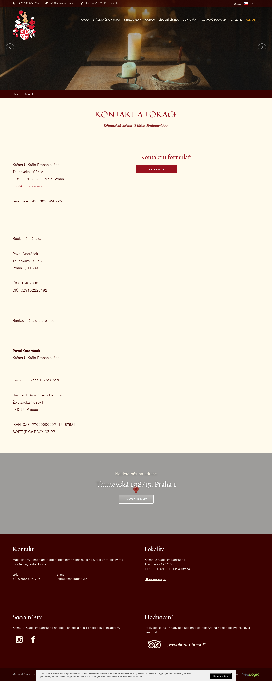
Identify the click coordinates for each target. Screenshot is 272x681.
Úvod (16, 94)
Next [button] (262, 47)
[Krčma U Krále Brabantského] (24, 25)
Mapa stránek (21, 674)
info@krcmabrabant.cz (30, 186)
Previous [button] (10, 47)
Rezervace (156, 169)
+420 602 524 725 (27, 579)
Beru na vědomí (220, 676)
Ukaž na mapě (155, 579)
